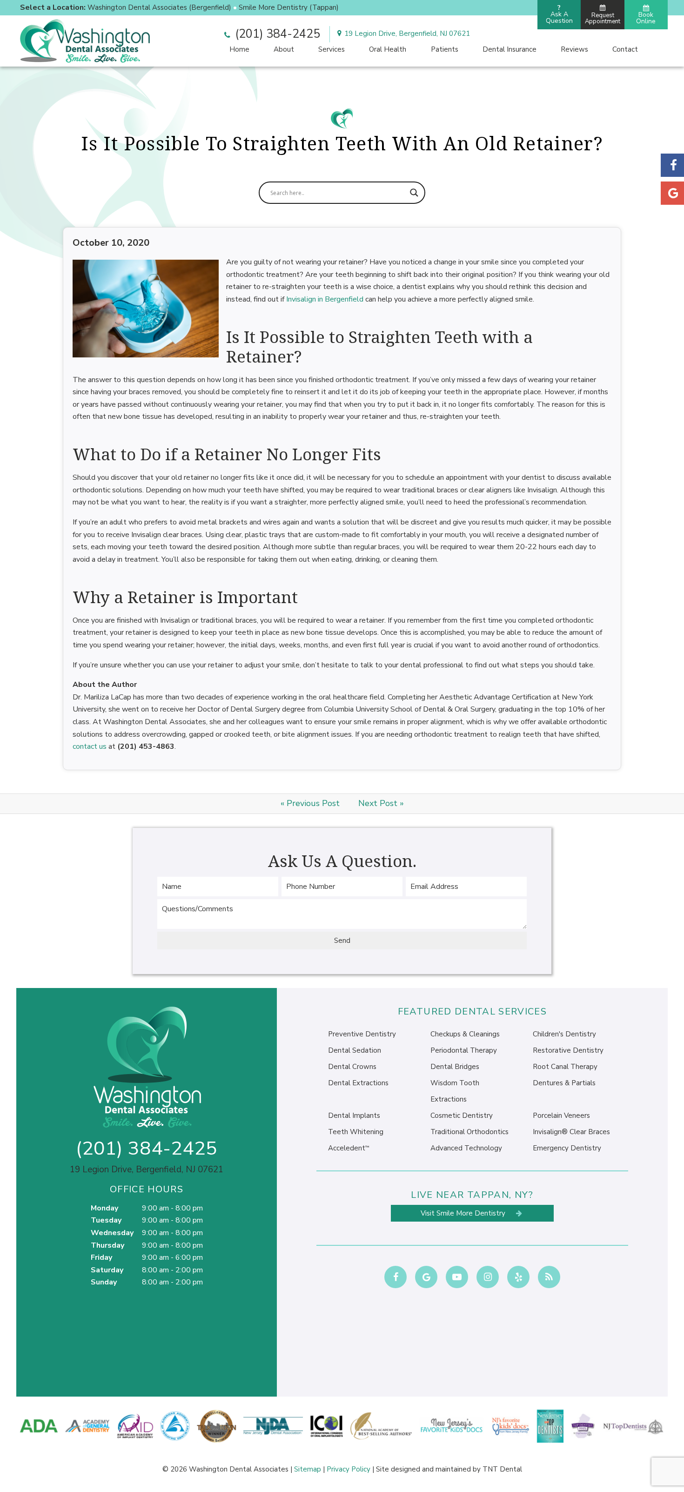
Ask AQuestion (559, 14)
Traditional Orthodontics (469, 1131)
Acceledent (348, 1148)
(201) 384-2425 (276, 34)
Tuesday (106, 1220)
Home (239, 49)
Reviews (574, 49)
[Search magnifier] (414, 192)
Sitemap (307, 1469)
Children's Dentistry (564, 1034)
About (284, 49)
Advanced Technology (466, 1148)
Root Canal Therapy (565, 1066)
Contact (625, 49)
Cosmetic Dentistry (461, 1115)
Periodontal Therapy (463, 1050)
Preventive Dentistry (362, 1034)
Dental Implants (354, 1115)
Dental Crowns (352, 1066)
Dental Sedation (354, 1050)
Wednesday (112, 1233)
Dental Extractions (358, 1083)
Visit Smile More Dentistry (464, 1213)
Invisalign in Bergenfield (324, 299)
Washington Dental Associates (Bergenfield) (159, 7)
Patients (444, 49)
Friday (101, 1257)
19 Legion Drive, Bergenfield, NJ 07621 (407, 33)
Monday (104, 1208)
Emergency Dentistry (567, 1148)
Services (331, 49)
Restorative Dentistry (568, 1050)
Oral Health (387, 49)
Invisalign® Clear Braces (571, 1131)
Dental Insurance (509, 49)
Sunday (104, 1282)
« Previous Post (310, 803)
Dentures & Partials (564, 1083)
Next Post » (381, 803)
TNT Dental (502, 1469)
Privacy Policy (348, 1469)
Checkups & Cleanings (465, 1034)
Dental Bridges (454, 1066)
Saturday (107, 1270)
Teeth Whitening (355, 1131)
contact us (90, 746)
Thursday (107, 1245)
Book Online (646, 18)
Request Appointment (602, 18)
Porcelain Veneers (561, 1115)
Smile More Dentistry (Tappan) (289, 7)
